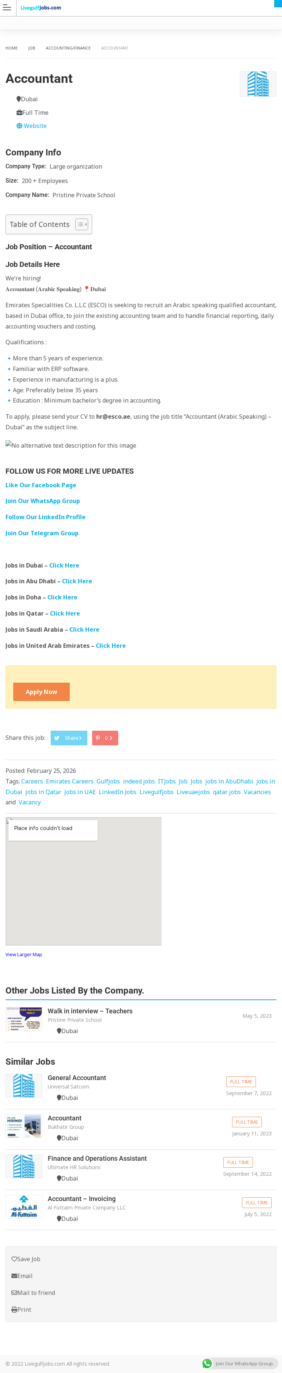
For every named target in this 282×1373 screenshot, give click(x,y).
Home (12, 48)
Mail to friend (36, 1293)
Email (25, 1276)
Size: (13, 180)
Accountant (65, 1118)
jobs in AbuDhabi (229, 781)
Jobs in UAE (80, 792)
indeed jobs (139, 781)
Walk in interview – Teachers (90, 1011)
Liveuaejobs (193, 792)
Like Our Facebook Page (41, 485)
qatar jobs (227, 792)
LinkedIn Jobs (118, 792)
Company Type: (27, 166)
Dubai (278, 3)
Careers (32, 781)
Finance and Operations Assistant (97, 1158)
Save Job (28, 1259)
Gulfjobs (108, 781)
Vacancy (30, 802)
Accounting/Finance (68, 48)
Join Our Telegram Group (42, 533)
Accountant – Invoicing (82, 1199)
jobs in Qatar (43, 792)
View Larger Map (24, 954)
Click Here (65, 565)
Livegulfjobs (157, 792)
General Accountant (77, 1078)
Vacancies (257, 792)
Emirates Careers (70, 781)
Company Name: (28, 194)
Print (24, 1310)
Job (31, 48)
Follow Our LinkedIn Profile (46, 517)
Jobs (196, 781)
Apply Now (41, 692)
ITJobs (167, 781)
